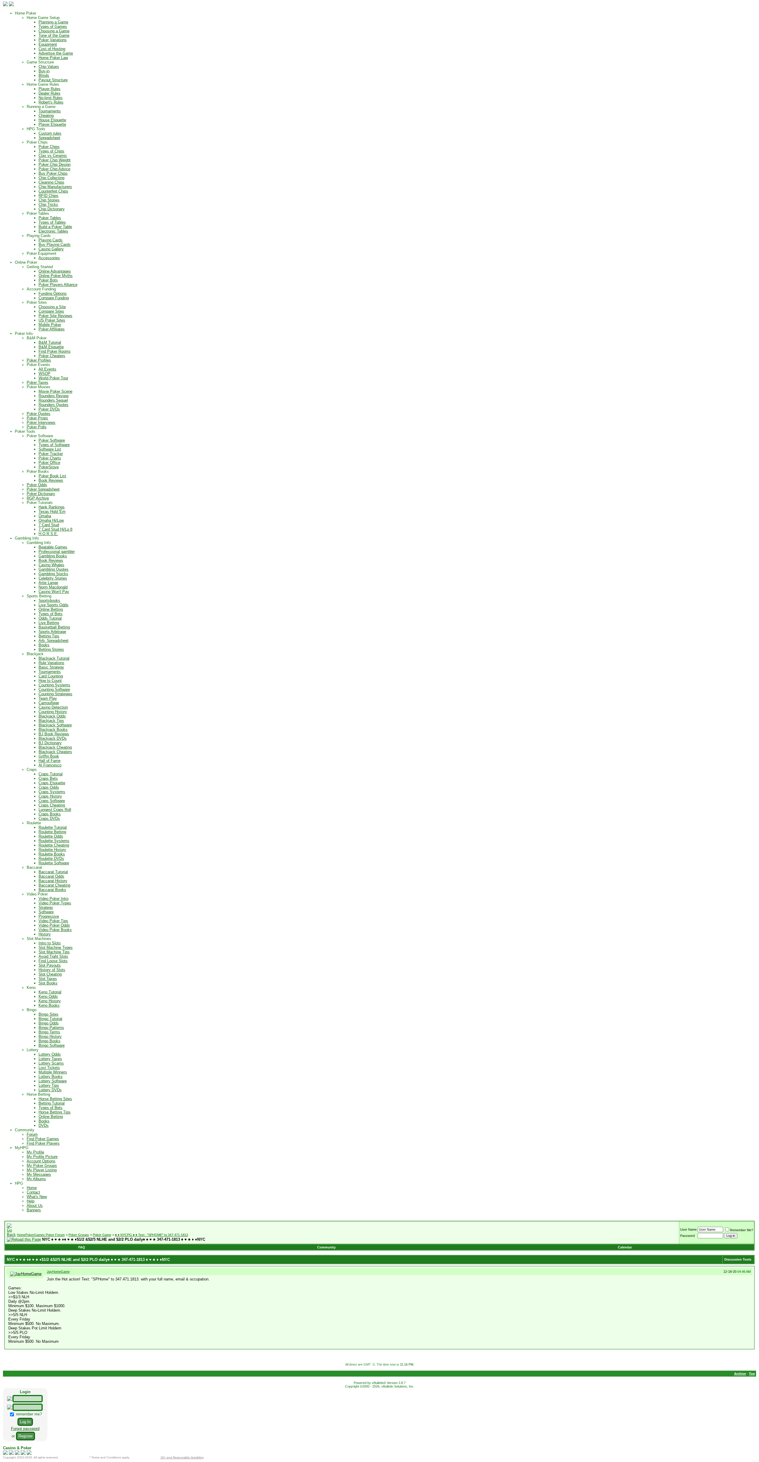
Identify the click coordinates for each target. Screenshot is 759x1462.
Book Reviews (51, 480)
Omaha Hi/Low (51, 520)
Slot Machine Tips (54, 952)
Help (30, 1201)
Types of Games (53, 26)
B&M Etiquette (51, 347)
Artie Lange (48, 582)
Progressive (49, 916)
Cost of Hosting (52, 49)
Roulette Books (52, 854)
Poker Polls (37, 427)
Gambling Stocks (53, 574)
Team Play (48, 698)
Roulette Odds (51, 836)
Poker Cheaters (52, 356)
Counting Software (54, 689)
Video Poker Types (55, 903)
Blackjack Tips (51, 720)
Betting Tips (49, 636)
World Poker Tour (53, 378)
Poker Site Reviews (55, 316)
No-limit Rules (51, 98)
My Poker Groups (42, 1165)
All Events (47, 369)
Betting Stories (51, 649)
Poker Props (37, 418)
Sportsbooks (49, 600)
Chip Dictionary (52, 209)
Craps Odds (49, 787)
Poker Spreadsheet (43, 489)
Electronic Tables (53, 231)
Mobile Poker (50, 324)
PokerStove (49, 467)
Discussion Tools (737, 1259)
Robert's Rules (51, 102)
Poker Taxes (37, 382)
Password (687, 1235)
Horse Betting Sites (55, 1099)
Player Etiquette (52, 124)
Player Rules (49, 89)
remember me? (28, 1414)
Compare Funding (54, 298)
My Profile (35, 1152)
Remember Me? (741, 1230)
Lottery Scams (51, 1063)
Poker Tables (50, 218)
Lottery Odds (50, 1054)
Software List (50, 449)
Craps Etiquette (52, 783)
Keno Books (49, 1005)
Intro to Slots (50, 943)
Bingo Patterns (51, 1027)
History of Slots (52, 970)
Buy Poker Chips (53, 173)
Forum (32, 1134)
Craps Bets (48, 778)
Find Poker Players (43, 1143)
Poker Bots (48, 280)
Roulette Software (54, 863)
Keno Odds (48, 996)
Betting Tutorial (52, 1103)
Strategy (46, 907)
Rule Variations (51, 663)
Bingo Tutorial (50, 1018)
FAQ (81, 1247)
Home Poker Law (53, 57)
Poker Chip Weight (55, 160)
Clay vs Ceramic (53, 155)
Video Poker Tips (53, 921)
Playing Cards (51, 240)
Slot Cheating (50, 974)
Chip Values (49, 66)
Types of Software (54, 445)
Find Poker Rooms (55, 351)
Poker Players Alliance (58, 284)
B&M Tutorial (50, 342)
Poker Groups (78, 1235)
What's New (37, 1196)
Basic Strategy (51, 667)
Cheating (46, 115)
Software (46, 912)
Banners (34, 1210)
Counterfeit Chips (53, 191)
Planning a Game (53, 22)
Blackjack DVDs (53, 738)
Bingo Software (52, 1045)
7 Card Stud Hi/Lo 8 (55, 529)
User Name (688, 1229)
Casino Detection (53, 707)
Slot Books (48, 983)
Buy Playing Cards (55, 244)
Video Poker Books (55, 930)
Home (32, 1188)
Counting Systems (54, 685)
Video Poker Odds (54, 925)
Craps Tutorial (51, 774)
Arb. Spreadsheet (53, 640)
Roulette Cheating (54, 845)
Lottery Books (51, 1076)
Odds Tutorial (50, 618)
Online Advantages (55, 271)
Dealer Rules (49, 93)
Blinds (44, 75)
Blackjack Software (55, 725)
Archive (740, 1373)
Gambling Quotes (53, 569)
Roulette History (52, 849)
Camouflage (49, 703)
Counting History (53, 711)
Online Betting (51, 609)
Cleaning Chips (51, 182)
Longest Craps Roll (55, 809)
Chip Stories (49, 200)
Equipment (48, 44)
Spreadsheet (49, 138)
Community (326, 1247)
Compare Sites (51, 311)
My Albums (36, 1179)
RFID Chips (48, 195)
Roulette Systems (54, 841)
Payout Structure (53, 80)
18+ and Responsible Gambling (182, 1457)
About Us (35, 1205)
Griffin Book (49, 756)
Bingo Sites (48, 1014)
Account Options (41, 1161)
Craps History (50, 796)
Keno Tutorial (50, 992)
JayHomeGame (58, 1271)
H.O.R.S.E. (48, 534)
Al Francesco (50, 765)
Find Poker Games (43, 1139)
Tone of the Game (54, 35)
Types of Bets (51, 614)
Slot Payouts (50, 965)
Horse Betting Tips (55, 1112)
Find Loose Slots (53, 961)
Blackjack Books (53, 729)
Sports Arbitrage (52, 631)
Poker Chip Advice (54, 169)
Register (25, 1436)
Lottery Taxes (50, 1059)
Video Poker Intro (53, 898)
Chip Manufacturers (55, 186)
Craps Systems (52, 792)
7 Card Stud (49, 525)
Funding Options (53, 293)
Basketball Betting (54, 627)
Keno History (50, 1001)
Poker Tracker (51, 453)
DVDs (44, 1125)
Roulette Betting (52, 832)
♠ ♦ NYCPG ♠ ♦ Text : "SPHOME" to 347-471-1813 (151, 1235)
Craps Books (50, 814)
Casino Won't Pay (54, 591)
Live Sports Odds (53, 605)
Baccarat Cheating (54, 885)
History (45, 934)
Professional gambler (57, 551)
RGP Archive (38, 498)
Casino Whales (51, 565)
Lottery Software (53, 1081)
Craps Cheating (52, 805)
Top (752, 1373)
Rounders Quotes (53, 405)
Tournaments (50, 111)
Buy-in (44, 71)
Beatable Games (53, 547)
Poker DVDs (49, 409)
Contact (33, 1192)
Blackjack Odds (52, 716)
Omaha (45, 516)
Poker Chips (49, 146)
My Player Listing (42, 1170)
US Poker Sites (52, 320)
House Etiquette (52, 120)
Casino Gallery (51, 249)
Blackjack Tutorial (54, 658)
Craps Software (52, 800)
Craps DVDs (49, 818)
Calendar (625, 1247)
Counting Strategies (55, 694)
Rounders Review (53, 396)
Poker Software (52, 440)
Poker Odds (37, 485)
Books (44, 645)
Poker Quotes (38, 413)
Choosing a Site (52, 307)
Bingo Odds (49, 1023)
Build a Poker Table (55, 227)
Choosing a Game (54, 31)
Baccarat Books (52, 889)
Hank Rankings (52, 507)
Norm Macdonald (53, 587)
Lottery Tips (49, 1085)
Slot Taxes (48, 978)
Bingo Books (49, 1041)
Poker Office (49, 462)
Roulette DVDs (51, 858)
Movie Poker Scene (55, 391)
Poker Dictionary (41, 493)
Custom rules (50, 133)
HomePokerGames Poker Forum (41, 1235)
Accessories (49, 258)
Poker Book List (52, 476)
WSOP (44, 373)
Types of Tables (52, 222)
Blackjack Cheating (55, 747)
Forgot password (25, 1428)
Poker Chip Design (55, 164)
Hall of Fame (49, 760)
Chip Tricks (48, 204)
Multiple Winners (53, 1072)
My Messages (39, 1174)
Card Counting (51, 676)
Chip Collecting (51, 178)
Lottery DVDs (50, 1090)
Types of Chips (51, 151)
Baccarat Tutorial (53, 872)
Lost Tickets (49, 1067)
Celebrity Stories (53, 578)
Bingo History (50, 1036)
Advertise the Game (56, 53)
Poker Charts (50, 458)
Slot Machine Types (56, 947)
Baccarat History (53, 881)
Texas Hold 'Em (52, 511)
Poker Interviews (41, 422)
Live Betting (49, 623)
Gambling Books (53, 556)
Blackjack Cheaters (55, 752)
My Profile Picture (42, 1156)
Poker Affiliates (52, 329)
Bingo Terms (49, 1032)
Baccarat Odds (51, 876)
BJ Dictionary (50, 743)
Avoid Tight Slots (53, 956)
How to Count (50, 680)
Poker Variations (53, 40)
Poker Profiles (39, 360)
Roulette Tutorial (53, 827)
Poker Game (102, 1235)
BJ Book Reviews (54, 734)
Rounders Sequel (53, 400)
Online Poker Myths (56, 275)
